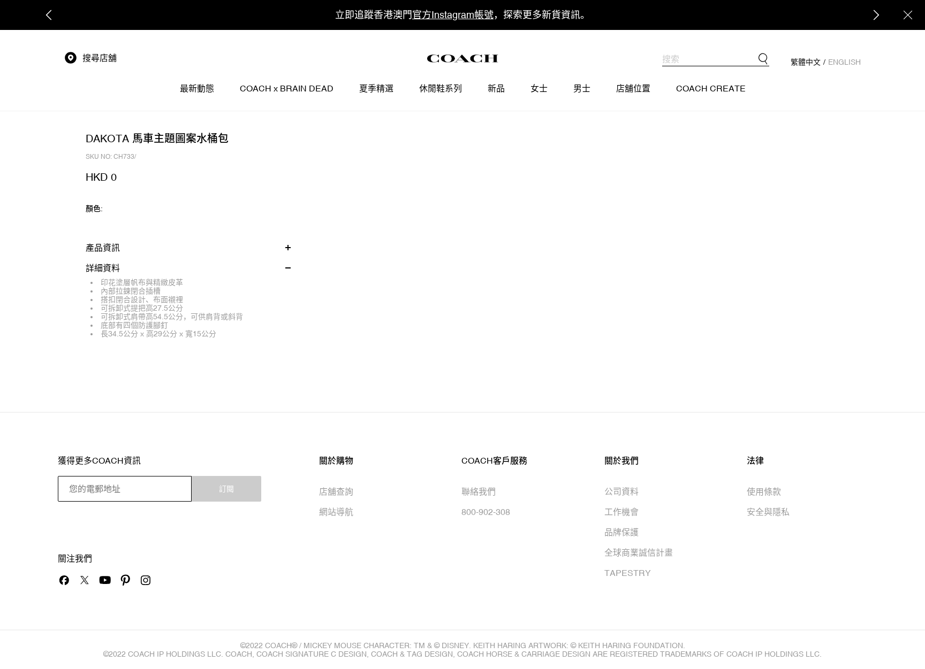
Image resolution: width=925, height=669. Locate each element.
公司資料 (621, 491)
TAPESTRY (627, 573)
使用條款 (764, 491)
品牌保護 (621, 532)
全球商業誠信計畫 (638, 552)
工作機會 (621, 512)
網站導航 (336, 512)
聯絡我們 (478, 491)
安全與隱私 (768, 512)
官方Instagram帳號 (453, 14)
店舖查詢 (336, 491)
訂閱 (226, 489)
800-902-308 (485, 512)
